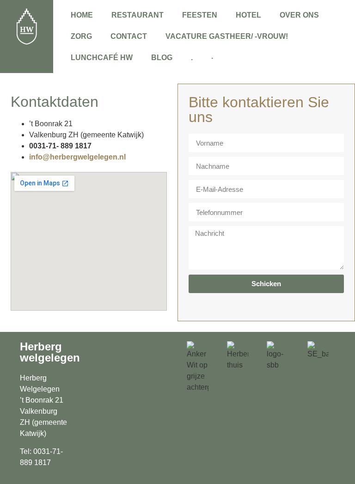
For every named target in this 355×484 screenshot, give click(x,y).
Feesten (199, 15)
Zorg (81, 36)
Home (82, 15)
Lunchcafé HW (102, 57)
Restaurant (137, 15)
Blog (161, 57)
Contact (128, 36)
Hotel (248, 15)
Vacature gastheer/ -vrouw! (226, 36)
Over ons (299, 15)
